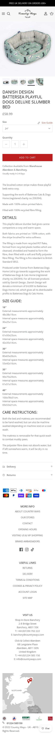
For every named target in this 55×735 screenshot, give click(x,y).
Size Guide (47, 122)
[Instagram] (27, 549)
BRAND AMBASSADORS (27, 541)
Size (4, 121)
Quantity (7, 137)
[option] (27, 48)
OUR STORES (27, 517)
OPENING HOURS (27, 529)
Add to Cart (27, 157)
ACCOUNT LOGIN (27, 591)
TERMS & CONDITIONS (27, 579)
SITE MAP (27, 597)
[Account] (45, 13)
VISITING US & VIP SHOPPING (27, 535)
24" (7, 128)
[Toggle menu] (3, 13)
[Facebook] (21, 549)
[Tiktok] (32, 549)
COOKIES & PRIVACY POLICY (27, 585)
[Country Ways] (27, 13)
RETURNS (27, 567)
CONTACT (27, 523)
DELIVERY (28, 573)
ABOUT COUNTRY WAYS (27, 511)
